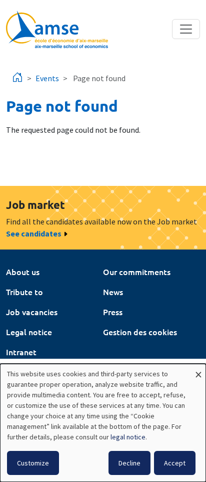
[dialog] (103, 423)
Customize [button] (33, 462)
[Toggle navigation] (186, 29)
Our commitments (136, 271)
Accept (175, 462)
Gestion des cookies (140, 331)
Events (47, 78)
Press (112, 311)
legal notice (128, 436)
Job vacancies (32, 311)
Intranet (21, 351)
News (113, 291)
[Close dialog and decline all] (198, 370)
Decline (129, 462)
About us (23, 271)
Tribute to (24, 291)
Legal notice (29, 331)
